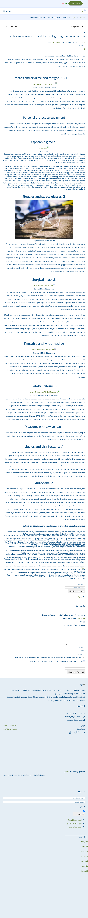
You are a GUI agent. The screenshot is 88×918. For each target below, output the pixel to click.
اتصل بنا (84, 871)
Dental (82, 42)
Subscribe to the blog (76, 591)
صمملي (66, 771)
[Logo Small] (83, 11)
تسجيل (83, 866)
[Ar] (65, 3)
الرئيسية (82, 17)
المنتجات (83, 851)
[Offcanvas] (7, 11)
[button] (16, 27)
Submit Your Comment (76, 672)
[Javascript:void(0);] (84, 52)
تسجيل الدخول (79, 814)
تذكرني (82, 806)
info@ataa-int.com (10, 729)
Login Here (81, 618)
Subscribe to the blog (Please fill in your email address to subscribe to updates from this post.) (48, 657)
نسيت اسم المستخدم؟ (74, 823)
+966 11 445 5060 (10, 725)
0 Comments (55, 42)
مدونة (74, 17)
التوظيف (83, 861)
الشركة (83, 846)
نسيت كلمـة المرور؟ (75, 820)
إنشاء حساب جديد (75, 826)
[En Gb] (63, 3)
